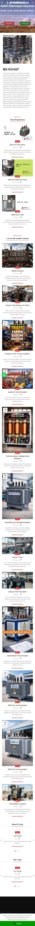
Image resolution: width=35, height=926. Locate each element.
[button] (4, 374)
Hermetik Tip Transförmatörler (17, 522)
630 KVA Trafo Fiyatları (17, 769)
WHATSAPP (25, 23)
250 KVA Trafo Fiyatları (17, 705)
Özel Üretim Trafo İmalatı (17, 656)
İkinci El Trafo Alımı (17, 145)
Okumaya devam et (17, 157)
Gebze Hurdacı (17, 271)
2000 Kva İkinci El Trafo (17, 180)
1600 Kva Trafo (17, 215)
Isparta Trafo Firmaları (17, 392)
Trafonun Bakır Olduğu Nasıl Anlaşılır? (17, 457)
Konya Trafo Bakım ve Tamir (17, 305)
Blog (17, 267)
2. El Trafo (17, 836)
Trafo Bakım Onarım (17, 804)
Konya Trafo (17, 557)
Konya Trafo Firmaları (17, 592)
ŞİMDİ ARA (9, 23)
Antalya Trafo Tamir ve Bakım (17, 354)
